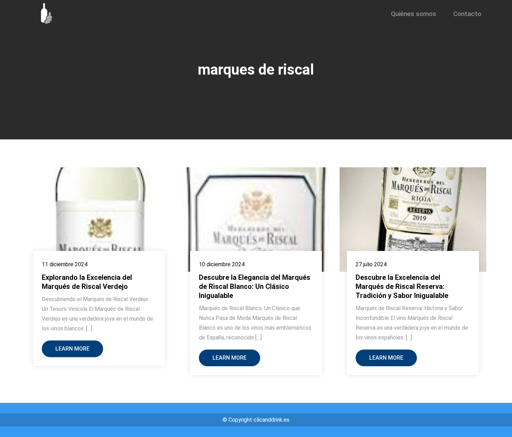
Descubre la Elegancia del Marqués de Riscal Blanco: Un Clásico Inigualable (254, 286)
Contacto (467, 14)
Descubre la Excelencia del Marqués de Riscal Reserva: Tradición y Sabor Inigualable (402, 286)
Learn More (72, 348)
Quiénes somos (413, 14)
